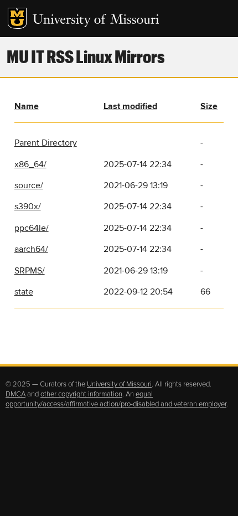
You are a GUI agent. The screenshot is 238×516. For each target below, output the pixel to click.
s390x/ (27, 206)
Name (26, 106)
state (23, 291)
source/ (28, 185)
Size (209, 106)
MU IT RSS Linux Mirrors (86, 56)
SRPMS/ (29, 270)
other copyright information (81, 394)
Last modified (130, 106)
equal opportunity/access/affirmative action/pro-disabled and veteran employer (116, 399)
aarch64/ (31, 249)
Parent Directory (45, 142)
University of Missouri (96, 20)
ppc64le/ (31, 228)
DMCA (15, 394)
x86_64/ (30, 164)
